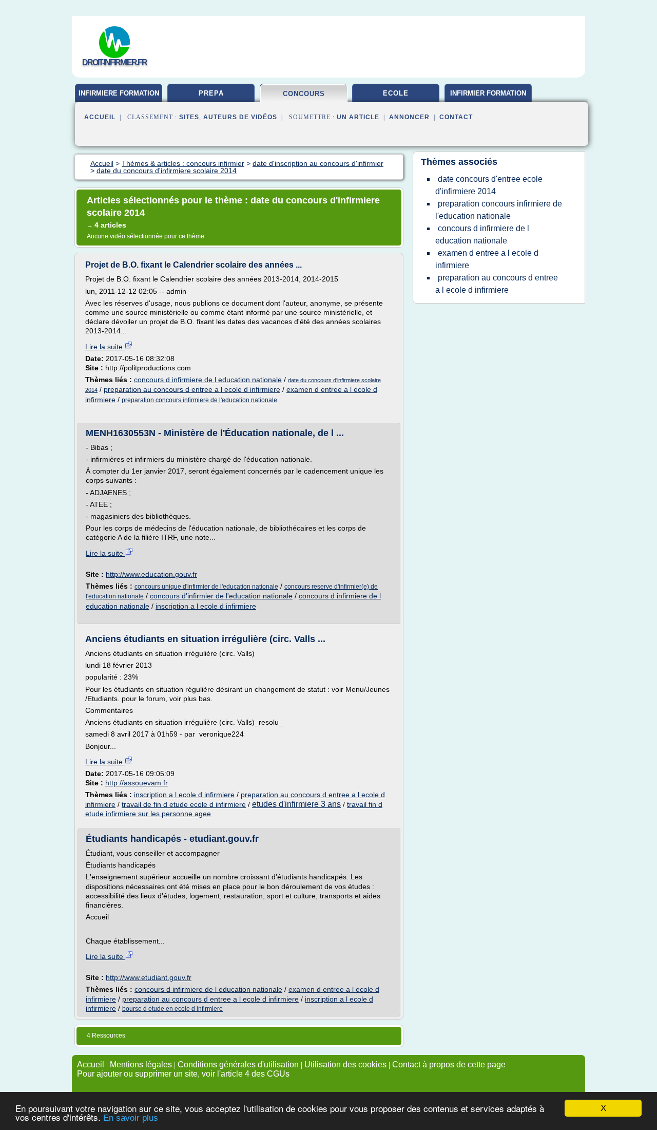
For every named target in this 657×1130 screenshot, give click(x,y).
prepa (211, 93)
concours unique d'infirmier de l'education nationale (206, 586)
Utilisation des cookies (345, 1064)
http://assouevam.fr (136, 783)
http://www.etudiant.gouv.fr (148, 977)
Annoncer (409, 117)
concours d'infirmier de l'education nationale (221, 596)
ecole (396, 93)
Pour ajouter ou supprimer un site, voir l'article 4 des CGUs (183, 1073)
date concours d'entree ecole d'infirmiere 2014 (489, 185)
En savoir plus (130, 1118)
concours (304, 94)
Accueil (99, 117)
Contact (456, 117)
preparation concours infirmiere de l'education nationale (199, 400)
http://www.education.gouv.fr (151, 574)
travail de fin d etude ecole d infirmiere (184, 804)
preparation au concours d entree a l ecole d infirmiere (192, 389)
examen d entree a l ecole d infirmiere (486, 259)
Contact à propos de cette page (449, 1064)
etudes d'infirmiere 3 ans (296, 804)
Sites (189, 117)
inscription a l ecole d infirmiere (206, 606)
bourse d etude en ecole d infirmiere (172, 1008)
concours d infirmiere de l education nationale (208, 379)
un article (358, 117)
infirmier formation (488, 93)
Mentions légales (141, 1064)
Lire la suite (105, 347)
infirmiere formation (119, 93)
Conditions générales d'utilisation (238, 1064)
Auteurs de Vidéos (240, 117)
